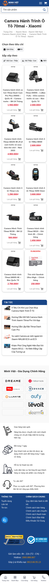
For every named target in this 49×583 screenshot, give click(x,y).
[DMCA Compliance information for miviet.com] (14, 542)
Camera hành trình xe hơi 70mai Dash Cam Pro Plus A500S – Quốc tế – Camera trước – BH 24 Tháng (13, 95)
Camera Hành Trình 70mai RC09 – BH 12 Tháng (13, 231)
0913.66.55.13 (34, 562)
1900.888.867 (28, 557)
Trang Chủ (8, 32)
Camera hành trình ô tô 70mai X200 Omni (35, 189)
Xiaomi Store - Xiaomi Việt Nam (29, 32)
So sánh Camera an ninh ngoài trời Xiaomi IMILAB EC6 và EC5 (27, 337)
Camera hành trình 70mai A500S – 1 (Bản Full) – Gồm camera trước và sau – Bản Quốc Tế (35, 95)
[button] (40, 3)
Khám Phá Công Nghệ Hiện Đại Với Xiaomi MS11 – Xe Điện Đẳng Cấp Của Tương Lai (27, 348)
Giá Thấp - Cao (30, 61)
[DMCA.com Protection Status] (14, 536)
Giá (21, 49)
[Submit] (44, 9)
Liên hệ (4, 504)
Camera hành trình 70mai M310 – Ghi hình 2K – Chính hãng (35, 232)
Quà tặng (9, 49)
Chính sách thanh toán (36, 514)
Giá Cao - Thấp (12, 61)
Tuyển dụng (6, 501)
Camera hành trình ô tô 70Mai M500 (35, 140)
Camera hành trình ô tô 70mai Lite (13, 189)
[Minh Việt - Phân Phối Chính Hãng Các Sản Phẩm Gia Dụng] (10, 3)
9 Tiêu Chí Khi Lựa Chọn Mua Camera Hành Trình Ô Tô (25, 309)
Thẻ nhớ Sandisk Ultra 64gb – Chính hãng (35, 277)
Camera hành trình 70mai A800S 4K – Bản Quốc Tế (13, 277)
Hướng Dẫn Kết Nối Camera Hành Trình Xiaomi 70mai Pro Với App (27, 318)
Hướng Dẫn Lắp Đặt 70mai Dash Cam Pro (26, 328)
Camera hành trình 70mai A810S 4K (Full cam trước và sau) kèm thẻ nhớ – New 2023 (13, 145)
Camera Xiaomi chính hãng (14, 34)
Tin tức (4, 507)
